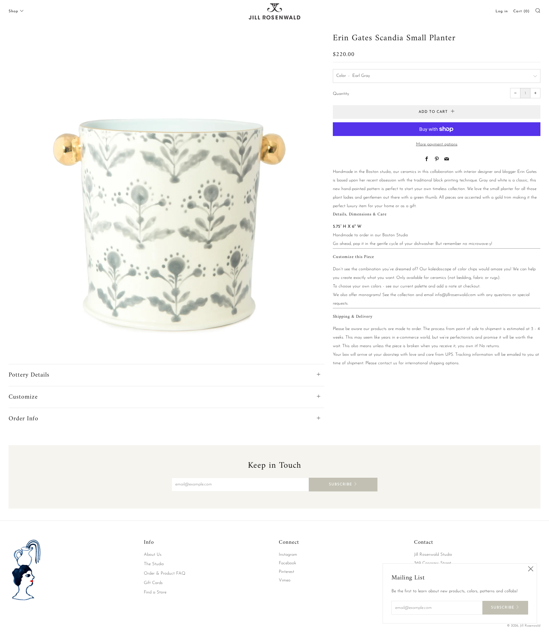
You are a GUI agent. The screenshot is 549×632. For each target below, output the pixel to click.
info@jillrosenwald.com (455, 295)
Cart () (521, 11)
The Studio (154, 564)
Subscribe (340, 484)
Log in (502, 11)
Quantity (341, 94)
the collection (402, 295)
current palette (413, 286)
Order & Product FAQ (164, 573)
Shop (13, 11)
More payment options (437, 144)
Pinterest (286, 572)
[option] (166, 189)
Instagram (288, 555)
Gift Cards (153, 583)
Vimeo (285, 580)
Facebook (287, 563)
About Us (153, 555)
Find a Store (155, 592)
